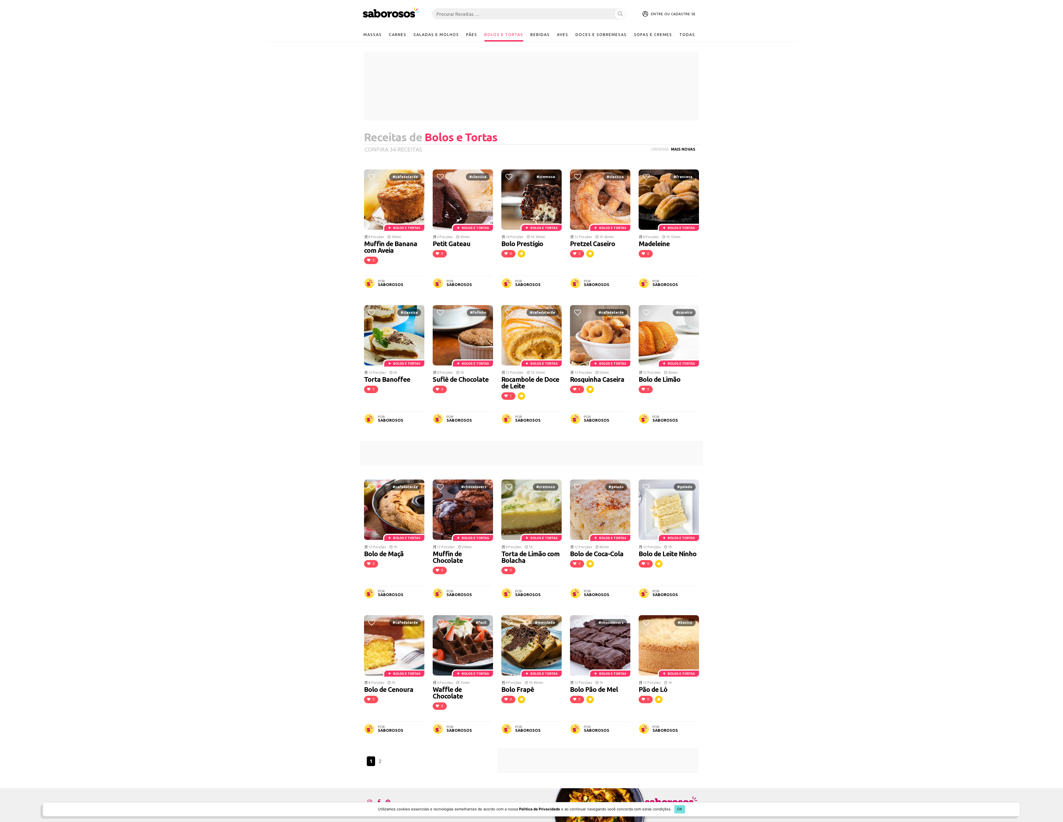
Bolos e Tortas (503, 34)
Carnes (397, 34)
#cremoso (545, 487)
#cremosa (545, 177)
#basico (685, 622)
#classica (477, 177)
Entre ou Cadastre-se (673, 14)
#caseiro (684, 312)
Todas (687, 34)
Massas (372, 34)
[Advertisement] (531, 86)
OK (679, 809)
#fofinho (478, 312)
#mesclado (545, 622)
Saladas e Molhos (436, 34)
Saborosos (390, 284)
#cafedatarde (405, 177)
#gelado (616, 487)
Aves (562, 34)
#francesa (683, 177)
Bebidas (540, 34)
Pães (471, 34)
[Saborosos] (391, 13)
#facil (481, 622)
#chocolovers (473, 487)
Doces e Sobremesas (601, 34)
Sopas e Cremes (653, 34)
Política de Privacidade (539, 809)
